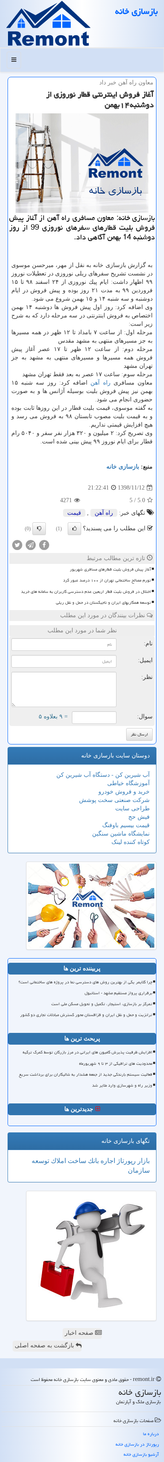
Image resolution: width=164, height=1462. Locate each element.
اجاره (107, 1160)
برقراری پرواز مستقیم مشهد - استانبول (118, 993)
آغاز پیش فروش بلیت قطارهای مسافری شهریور (110, 569)
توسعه (40, 1160)
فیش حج (139, 817)
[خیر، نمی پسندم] (39, 528)
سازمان (139, 1170)
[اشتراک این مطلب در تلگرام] (31, 545)
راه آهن (100, 383)
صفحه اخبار (80, 1333)
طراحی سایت (132, 808)
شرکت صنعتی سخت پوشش (114, 800)
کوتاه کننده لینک (130, 842)
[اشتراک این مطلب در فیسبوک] (44, 545)
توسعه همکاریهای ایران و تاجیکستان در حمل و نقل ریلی (103, 602)
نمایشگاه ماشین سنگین (121, 834)
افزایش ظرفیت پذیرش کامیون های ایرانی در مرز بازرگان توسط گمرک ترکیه (87, 1052)
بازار (143, 1160)
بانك (92, 1160)
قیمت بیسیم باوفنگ (126, 825)
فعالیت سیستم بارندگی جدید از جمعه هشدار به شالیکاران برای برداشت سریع (85, 1074)
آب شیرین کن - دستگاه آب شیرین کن (103, 775)
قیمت (74, 513)
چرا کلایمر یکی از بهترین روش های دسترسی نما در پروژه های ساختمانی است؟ (85, 982)
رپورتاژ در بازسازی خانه (137, 1444)
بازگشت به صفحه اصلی (45, 1345)
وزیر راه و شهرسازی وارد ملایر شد (122, 1085)
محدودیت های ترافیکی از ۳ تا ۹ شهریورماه (115, 1063)
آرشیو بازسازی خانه (141, 1454)
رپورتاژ (125, 1160)
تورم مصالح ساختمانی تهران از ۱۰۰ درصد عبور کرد (107, 580)
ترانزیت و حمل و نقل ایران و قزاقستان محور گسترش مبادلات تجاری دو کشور (86, 1015)
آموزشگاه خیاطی (128, 783)
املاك (57, 1160)
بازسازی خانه (136, 11)
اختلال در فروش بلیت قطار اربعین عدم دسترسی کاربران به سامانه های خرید (86, 591)
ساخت (76, 1160)
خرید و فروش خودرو (124, 792)
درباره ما (151, 1433)
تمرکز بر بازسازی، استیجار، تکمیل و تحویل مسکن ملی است (101, 1004)
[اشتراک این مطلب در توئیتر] (17, 545)
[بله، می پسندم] (74, 528)
